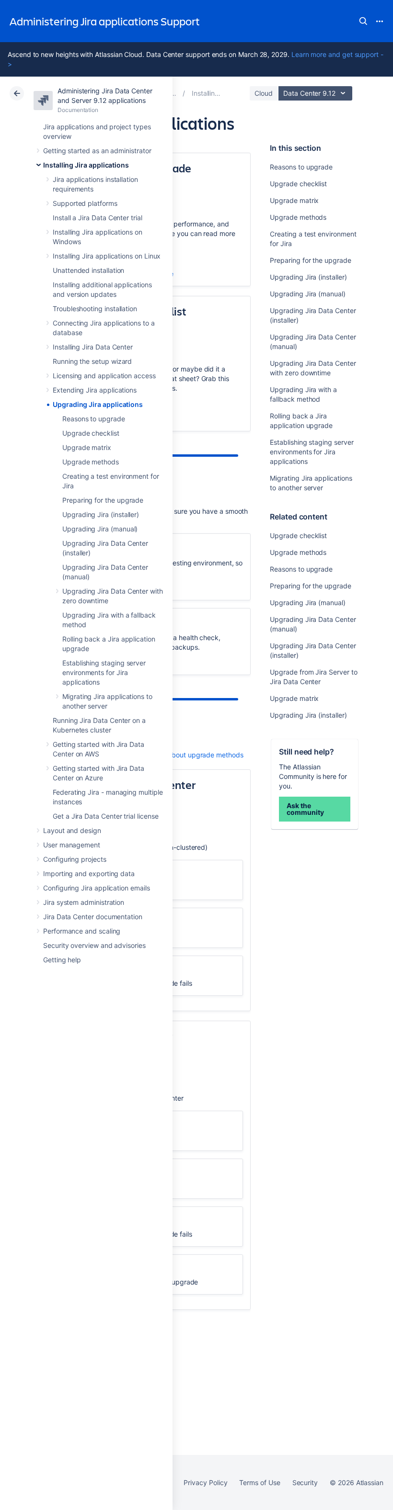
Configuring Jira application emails (96, 888)
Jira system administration (83, 902)
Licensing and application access (104, 376)
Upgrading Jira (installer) (100, 514)
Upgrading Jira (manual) (100, 529)
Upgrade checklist (90, 433)
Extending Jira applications (95, 390)
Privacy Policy (205, 1482)
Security (305, 1482)
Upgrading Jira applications (98, 404)
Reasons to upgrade (93, 419)
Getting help (62, 960)
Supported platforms (85, 203)
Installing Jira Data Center (93, 347)
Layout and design (72, 830)
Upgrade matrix (86, 447)
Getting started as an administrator (97, 150)
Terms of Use (259, 1482)
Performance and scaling (81, 931)
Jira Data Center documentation (92, 917)
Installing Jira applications (86, 165)
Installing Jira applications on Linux (107, 256)
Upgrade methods (90, 462)
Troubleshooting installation (95, 308)
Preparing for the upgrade (102, 500)
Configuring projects (74, 859)
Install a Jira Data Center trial (97, 218)
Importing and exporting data (89, 873)
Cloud (263, 93)
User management (71, 845)
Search (363, 21)
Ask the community (305, 808)
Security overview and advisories (94, 945)
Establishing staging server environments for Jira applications (104, 672)
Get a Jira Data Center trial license (105, 816)
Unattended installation (88, 270)
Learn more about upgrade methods (187, 755)
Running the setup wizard (92, 361)
